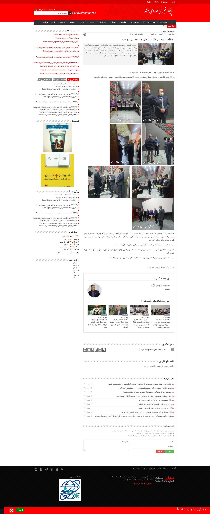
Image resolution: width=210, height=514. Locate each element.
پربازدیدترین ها (45, 79)
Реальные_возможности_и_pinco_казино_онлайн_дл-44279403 (56, 63)
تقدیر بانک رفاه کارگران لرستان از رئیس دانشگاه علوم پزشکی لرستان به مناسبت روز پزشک (141, 323)
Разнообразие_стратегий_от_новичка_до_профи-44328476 (57, 57)
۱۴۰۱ (75, 273)
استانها (72, 22)
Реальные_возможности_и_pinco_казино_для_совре (59, 70)
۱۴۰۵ (75, 263)
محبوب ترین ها (59, 79)
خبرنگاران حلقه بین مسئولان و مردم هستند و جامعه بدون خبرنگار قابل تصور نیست (144, 396)
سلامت (123, 22)
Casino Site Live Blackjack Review (66, 34)
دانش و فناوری (136, 22)
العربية (165, 2)
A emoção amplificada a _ (156, 26)
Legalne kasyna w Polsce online (67, 38)
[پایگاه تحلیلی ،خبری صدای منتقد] (158, 12)
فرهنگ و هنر (151, 22)
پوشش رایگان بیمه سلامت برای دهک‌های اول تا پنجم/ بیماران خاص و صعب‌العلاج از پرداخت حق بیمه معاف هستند (134, 416)
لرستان (164, 31)
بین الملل (103, 22)
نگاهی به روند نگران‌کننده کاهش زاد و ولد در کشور (156, 408)
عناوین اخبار (163, 22)
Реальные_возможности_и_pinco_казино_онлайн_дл (59, 66)
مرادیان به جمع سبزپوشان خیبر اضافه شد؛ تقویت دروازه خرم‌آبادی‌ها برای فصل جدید (97, 323)
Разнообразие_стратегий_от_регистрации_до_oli (60, 42)
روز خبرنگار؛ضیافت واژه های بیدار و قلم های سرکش (155, 404)
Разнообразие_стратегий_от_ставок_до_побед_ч (60, 51)
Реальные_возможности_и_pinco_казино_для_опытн (59, 73)
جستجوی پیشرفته (149, 468)
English (157, 2)
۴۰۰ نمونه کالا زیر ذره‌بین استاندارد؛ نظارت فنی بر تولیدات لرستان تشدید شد (147, 412)
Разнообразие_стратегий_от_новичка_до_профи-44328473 (57, 47)
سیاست (91, 22)
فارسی (173, 2)
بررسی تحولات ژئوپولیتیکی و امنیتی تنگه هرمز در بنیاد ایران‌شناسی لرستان (147, 392)
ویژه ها (62, 22)
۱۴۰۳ (75, 268)
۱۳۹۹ (75, 278)
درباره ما (45, 22)
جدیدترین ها (73, 79)
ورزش (82, 22)
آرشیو (53, 22)
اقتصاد (113, 22)
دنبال (20, 510)
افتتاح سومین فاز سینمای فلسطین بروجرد (147, 39)
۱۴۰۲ (75, 270)
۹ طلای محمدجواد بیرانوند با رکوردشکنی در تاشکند (156, 400)
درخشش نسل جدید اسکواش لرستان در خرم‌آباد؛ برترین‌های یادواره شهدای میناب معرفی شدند (160, 323)
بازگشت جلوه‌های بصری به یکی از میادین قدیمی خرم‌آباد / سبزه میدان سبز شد (146, 388)
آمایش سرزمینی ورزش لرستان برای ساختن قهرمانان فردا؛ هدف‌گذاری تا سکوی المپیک (118, 323)
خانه (172, 22)
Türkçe (149, 2)
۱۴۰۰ (75, 275)
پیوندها (159, 468)
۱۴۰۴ (75, 266)
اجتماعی (170, 31)
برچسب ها (136, 468)
